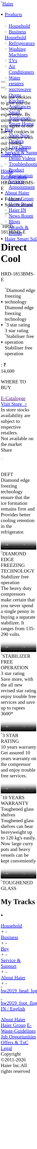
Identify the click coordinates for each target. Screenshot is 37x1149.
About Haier (13, 977)
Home (7, 171)
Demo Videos (22, 158)
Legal (6, 1048)
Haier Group (13, 1025)
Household (19, 26)
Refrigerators (14, 177)
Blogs (14, 221)
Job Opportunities (18, 1036)
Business (17, 31)
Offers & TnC (14, 1042)
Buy (5, 949)
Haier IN (17, 210)
